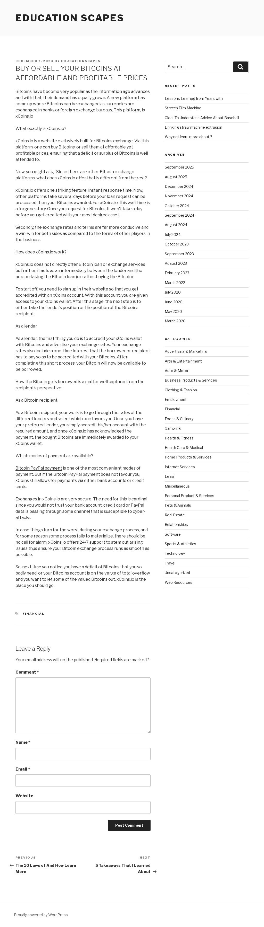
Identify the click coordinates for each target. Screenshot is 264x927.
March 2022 (175, 282)
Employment (176, 399)
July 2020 (173, 292)
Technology (175, 553)
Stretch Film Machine (183, 108)
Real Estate (175, 515)
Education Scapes (69, 18)
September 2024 (179, 215)
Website (24, 795)
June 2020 (174, 302)
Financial (34, 613)
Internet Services (180, 467)
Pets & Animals (178, 505)
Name (22, 742)
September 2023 (179, 254)
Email (22, 769)
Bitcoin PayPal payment (38, 468)
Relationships (176, 524)
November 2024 (179, 196)
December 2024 (179, 186)
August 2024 (176, 225)
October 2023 (177, 244)
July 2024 (172, 234)
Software (173, 534)
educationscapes (81, 61)
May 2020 (173, 311)
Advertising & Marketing (186, 351)
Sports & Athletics (180, 544)
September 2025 (179, 167)
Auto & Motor (176, 370)
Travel (170, 563)
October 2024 (177, 206)
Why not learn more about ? (188, 137)
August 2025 (176, 177)
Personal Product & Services (189, 495)
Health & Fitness (179, 438)
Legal (170, 476)
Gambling (173, 428)
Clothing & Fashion (181, 390)
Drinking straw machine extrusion (193, 127)
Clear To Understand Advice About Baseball (202, 118)
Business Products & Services (191, 380)
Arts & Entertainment (183, 361)
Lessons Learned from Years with (194, 98)
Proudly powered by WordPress (41, 915)
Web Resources (178, 582)
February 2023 (177, 273)
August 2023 (176, 263)
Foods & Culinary (179, 419)
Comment (27, 672)
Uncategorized (177, 572)
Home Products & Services (188, 457)
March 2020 (175, 321)
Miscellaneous (177, 486)
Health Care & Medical (184, 447)
